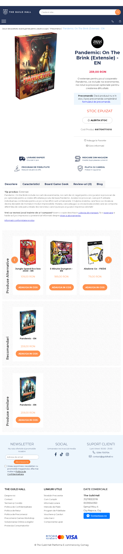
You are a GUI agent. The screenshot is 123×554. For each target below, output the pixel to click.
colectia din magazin (88, 212)
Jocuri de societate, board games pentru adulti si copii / (26, 29)
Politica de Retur (12, 510)
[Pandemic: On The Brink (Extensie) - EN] (35, 66)
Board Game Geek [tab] (56, 184)
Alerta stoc (99, 120)
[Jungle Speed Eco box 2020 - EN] (28, 253)
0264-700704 (102, 452)
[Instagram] (67, 454)
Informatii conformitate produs (19, 220)
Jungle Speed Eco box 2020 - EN (28, 270)
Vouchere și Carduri (53, 514)
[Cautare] (118, 12)
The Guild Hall (15, 489)
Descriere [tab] (11, 184)
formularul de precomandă (96, 101)
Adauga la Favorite (96, 140)
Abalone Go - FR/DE (95, 269)
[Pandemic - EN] (28, 323)
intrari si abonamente (70, 215)
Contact (8, 499)
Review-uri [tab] (83, 184)
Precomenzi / (56, 29)
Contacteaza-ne (99, 516)
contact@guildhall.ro (102, 456)
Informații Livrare (52, 503)
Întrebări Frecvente (53, 495)
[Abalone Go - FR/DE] (95, 253)
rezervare (108, 212)
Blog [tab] (100, 184)
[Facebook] (55, 454)
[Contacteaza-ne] (113, 21)
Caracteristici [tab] (31, 184)
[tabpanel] (35, 66)
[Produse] (4, 22)
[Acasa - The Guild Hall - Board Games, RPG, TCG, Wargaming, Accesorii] (17, 12)
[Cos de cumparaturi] (120, 21)
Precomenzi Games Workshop (19, 518)
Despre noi (9, 495)
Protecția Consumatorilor (16, 525)
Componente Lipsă (53, 522)
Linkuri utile (53, 489)
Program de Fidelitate (54, 510)
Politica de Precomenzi (15, 514)
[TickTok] (61, 454)
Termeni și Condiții (13, 503)
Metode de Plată (52, 507)
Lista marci (49, 518)
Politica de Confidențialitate (18, 507)
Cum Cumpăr (50, 499)
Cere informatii (96, 145)
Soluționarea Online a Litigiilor (19, 522)
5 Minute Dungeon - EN (61, 270)
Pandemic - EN (28, 338)
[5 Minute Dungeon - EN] (61, 252)
